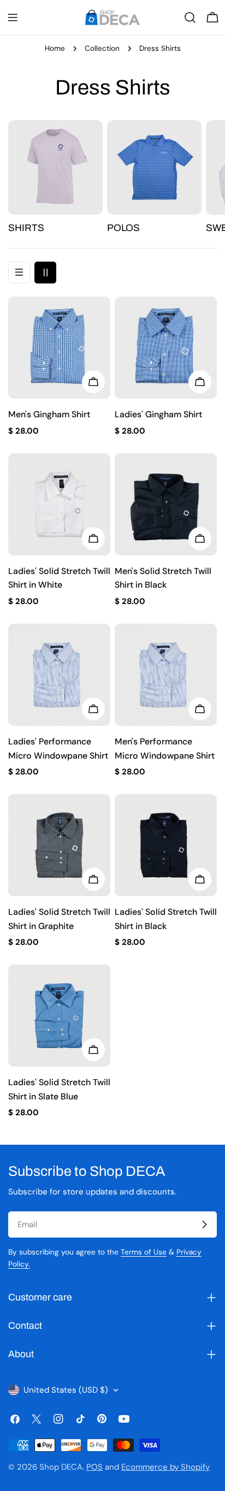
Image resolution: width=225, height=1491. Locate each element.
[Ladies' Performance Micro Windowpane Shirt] (59, 675)
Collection (102, 48)
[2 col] (45, 272)
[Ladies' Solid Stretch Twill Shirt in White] (59, 504)
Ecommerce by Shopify (165, 1467)
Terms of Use (144, 1252)
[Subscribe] (204, 1224)
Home (55, 48)
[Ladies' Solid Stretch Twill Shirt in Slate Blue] (59, 1016)
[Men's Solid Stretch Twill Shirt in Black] (166, 504)
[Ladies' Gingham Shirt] (166, 348)
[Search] (190, 17)
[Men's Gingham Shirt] (59, 348)
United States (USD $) (65, 1389)
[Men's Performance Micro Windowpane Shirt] (166, 675)
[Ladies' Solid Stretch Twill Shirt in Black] (166, 845)
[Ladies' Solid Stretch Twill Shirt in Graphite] (59, 845)
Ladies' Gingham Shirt (158, 414)
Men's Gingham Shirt (49, 414)
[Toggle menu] (12, 17)
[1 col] (19, 272)
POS (94, 1467)
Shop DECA (60, 1467)
